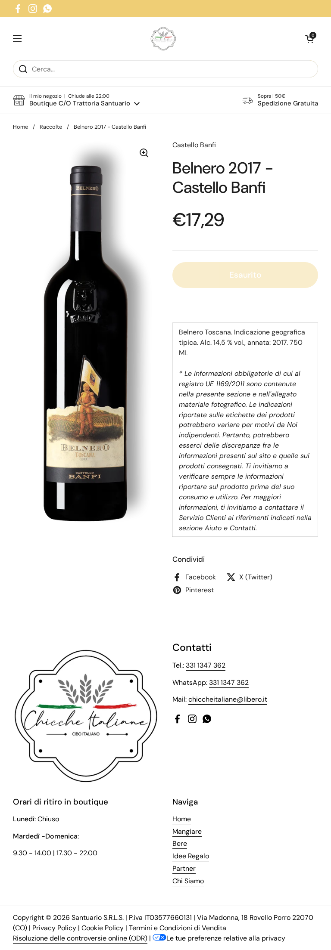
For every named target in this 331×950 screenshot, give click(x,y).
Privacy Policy (54, 927)
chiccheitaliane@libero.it (227, 699)
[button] (309, 38)
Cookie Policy (102, 927)
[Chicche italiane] (163, 39)
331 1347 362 (205, 665)
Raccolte (51, 126)
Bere (179, 843)
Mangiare (187, 831)
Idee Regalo (190, 855)
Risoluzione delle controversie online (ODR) (80, 938)
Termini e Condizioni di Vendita (177, 927)
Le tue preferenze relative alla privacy (225, 938)
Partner (184, 868)
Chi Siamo (188, 880)
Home (20, 126)
